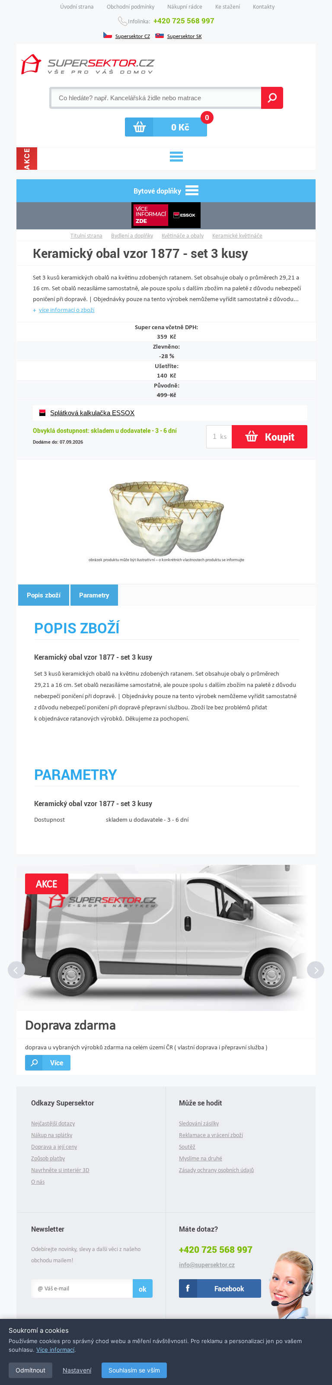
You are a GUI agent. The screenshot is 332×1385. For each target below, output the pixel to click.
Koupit (279, 436)
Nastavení (77, 1370)
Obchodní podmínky (130, 6)
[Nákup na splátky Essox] (165, 215)
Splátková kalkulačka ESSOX (92, 412)
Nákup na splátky (51, 1135)
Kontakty (264, 6)
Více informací (55, 1349)
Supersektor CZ (132, 35)
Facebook (229, 1288)
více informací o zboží (66, 310)
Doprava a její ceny (54, 1146)
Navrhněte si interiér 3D (60, 1170)
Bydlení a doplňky (132, 235)
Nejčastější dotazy (53, 1123)
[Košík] (166, 127)
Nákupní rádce (184, 6)
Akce (26, 158)
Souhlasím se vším (134, 1370)
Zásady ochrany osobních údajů (216, 1170)
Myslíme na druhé (200, 1158)
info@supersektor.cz (207, 1265)
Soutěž (187, 1146)
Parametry (94, 595)
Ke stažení (227, 6)
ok (143, 1288)
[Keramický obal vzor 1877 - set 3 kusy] (166, 554)
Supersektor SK (184, 35)
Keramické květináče (237, 235)
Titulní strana (86, 235)
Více (56, 1062)
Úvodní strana (77, 6)
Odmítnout (30, 1370)
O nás (38, 1181)
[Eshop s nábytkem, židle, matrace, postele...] (88, 64)
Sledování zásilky (199, 1123)
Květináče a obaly (183, 235)
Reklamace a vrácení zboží (211, 1135)
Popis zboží (44, 595)
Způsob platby (48, 1158)
